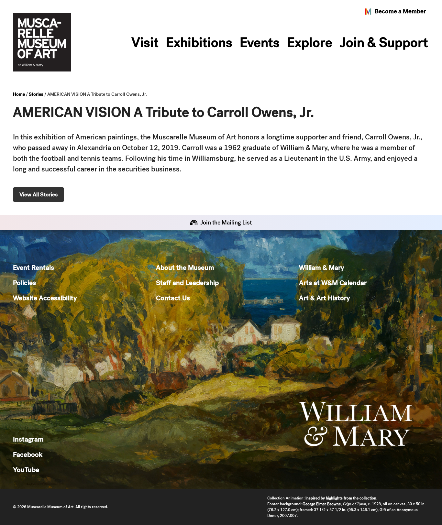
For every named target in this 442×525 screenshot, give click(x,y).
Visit (145, 42)
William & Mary (321, 267)
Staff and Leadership (187, 282)
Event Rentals (33, 267)
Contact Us (173, 297)
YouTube (26, 469)
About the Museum (185, 267)
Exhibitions (199, 42)
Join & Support (384, 42)
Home (19, 94)
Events (260, 42)
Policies (24, 282)
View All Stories (38, 194)
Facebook (27, 454)
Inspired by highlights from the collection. (341, 498)
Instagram (28, 439)
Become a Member (400, 11)
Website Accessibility (45, 297)
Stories (36, 94)
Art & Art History (324, 297)
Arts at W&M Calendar (333, 282)
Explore (309, 42)
